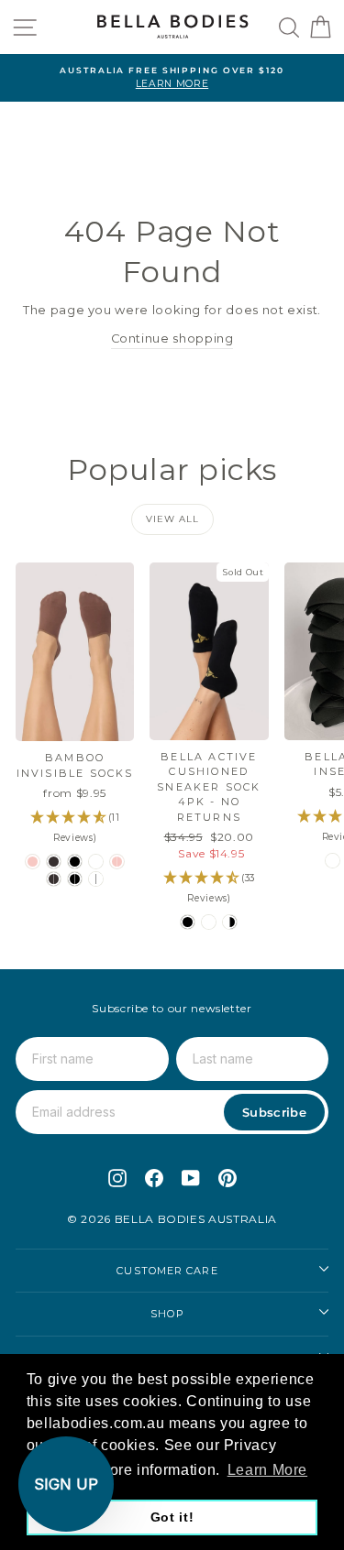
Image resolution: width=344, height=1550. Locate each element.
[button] (66, 1484)
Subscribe (274, 1112)
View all (172, 519)
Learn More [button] (267, 1470)
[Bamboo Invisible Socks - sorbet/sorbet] (117, 861)
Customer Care (167, 1270)
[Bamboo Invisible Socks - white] (96, 861)
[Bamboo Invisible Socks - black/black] (75, 879)
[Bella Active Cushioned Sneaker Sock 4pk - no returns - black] (187, 922)
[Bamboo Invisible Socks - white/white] (96, 879)
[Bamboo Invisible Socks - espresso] (54, 861)
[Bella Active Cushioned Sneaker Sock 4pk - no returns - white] (209, 922)
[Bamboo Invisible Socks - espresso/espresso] (54, 879)
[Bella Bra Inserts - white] (332, 861)
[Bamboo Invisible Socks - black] (75, 861)
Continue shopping (172, 338)
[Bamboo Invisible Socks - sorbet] (32, 861)
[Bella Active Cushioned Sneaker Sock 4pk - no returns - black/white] (230, 922)
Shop (166, 1313)
